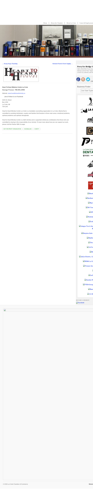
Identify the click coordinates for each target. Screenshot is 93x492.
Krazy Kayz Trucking (9, 63)
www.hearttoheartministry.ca (16, 93)
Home (45, 23)
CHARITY (36, 129)
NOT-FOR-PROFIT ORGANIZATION (12, 129)
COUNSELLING (28, 129)
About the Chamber (57, 23)
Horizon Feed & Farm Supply (63, 63)
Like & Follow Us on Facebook (13, 96)
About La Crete (71, 23)
